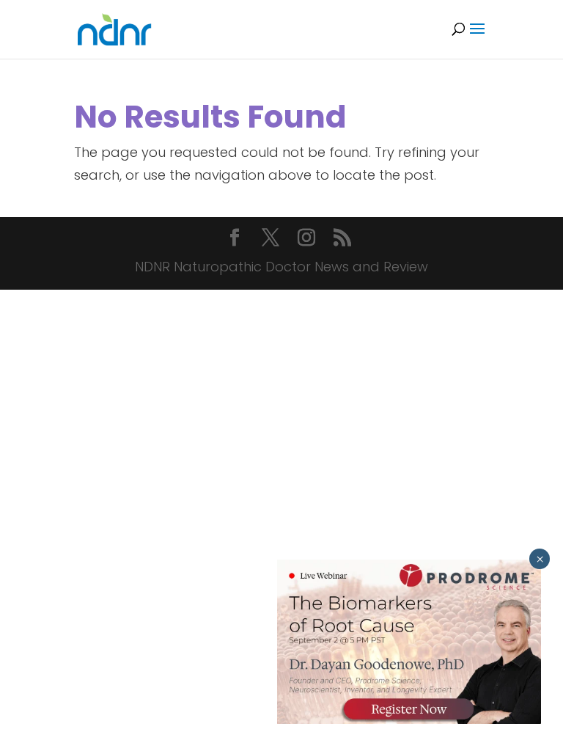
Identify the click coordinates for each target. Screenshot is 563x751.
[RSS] (342, 239)
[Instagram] (306, 239)
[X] (270, 239)
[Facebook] (234, 239)
